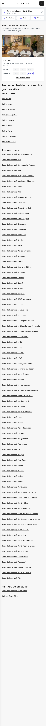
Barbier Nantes (8, 120)
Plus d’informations (23, 78)
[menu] (3, 3)
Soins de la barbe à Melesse (13, 380)
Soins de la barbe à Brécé (12, 186)
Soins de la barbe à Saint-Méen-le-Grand (18, 546)
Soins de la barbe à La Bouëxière (15, 310)
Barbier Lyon (7, 104)
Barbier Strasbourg (9, 136)
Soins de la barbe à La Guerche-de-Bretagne (20, 331)
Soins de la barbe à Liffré (12, 358)
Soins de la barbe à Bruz (11, 192)
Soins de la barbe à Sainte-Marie (15, 557)
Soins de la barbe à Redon (12, 465)
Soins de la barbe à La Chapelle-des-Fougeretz (21, 326)
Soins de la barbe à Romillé (12, 481)
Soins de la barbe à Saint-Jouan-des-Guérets (20, 524)
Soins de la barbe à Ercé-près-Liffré (16, 267)
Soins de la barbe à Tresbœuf (14, 562)
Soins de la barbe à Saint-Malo (14, 535)
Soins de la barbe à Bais (11, 160)
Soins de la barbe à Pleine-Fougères (16, 428)
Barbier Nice (7, 125)
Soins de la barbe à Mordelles (14, 406)
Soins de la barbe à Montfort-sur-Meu (17, 396)
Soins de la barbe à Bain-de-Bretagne (17, 154)
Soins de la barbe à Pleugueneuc (15, 439)
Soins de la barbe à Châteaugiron (15, 219)
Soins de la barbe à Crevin (12, 240)
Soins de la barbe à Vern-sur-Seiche (16, 567)
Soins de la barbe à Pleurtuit (13, 449)
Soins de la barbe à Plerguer (13, 433)
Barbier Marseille (8, 109)
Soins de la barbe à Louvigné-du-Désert (18, 369)
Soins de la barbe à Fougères (13, 272)
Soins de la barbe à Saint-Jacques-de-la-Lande (21, 519)
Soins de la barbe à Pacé (12, 417)
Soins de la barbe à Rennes (13, 471)
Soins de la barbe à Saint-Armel (14, 487)
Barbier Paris (7, 131)
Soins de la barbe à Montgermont (15, 401)
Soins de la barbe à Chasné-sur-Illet (16, 208)
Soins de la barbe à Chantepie (14, 202)
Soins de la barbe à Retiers (12, 476)
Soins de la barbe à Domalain (13, 256)
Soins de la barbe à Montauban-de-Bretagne (20, 390)
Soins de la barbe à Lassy (12, 347)
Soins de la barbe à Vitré (11, 578)
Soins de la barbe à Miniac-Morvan (16, 385)
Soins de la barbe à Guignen (13, 294)
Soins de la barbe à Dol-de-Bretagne (16, 251)
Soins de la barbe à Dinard (12, 245)
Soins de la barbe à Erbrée (12, 261)
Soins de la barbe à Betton (12, 170)
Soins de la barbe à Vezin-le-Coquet (16, 573)
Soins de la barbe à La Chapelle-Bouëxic (18, 320)
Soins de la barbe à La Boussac (14, 315)
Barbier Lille (6, 99)
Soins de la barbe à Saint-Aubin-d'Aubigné (19, 492)
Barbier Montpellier (9, 115)
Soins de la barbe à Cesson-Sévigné (16, 197)
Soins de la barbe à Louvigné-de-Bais (17, 363)
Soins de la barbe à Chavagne (14, 224)
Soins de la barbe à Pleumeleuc (14, 444)
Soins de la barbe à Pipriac (12, 422)
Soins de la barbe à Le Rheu (13, 353)
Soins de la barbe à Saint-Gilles (14, 591)
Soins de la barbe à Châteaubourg (15, 213)
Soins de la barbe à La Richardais (15, 337)
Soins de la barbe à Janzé (12, 304)
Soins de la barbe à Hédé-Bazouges (16, 299)
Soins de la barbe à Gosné (12, 283)
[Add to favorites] (41, 37)
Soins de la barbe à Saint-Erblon (15, 503)
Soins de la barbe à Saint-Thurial (15, 551)
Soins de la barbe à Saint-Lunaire (15, 530)
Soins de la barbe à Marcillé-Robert (16, 374)
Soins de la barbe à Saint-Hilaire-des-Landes (20, 514)
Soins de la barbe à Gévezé (13, 278)
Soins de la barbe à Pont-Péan (14, 460)
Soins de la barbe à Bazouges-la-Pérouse (18, 165)
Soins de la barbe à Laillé (12, 342)
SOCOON (7, 61)
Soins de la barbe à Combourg (14, 235)
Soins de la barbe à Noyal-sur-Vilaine (17, 412)
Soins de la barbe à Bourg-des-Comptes (18, 176)
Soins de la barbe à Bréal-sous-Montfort (18, 181)
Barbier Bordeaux (9, 93)
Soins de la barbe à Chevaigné (14, 229)
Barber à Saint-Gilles (10, 596)
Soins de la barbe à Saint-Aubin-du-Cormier (19, 498)
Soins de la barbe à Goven (12, 288)
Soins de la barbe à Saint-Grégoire (16, 508)
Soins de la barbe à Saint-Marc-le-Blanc (18, 540)
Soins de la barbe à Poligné (13, 455)
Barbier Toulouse (9, 142)
